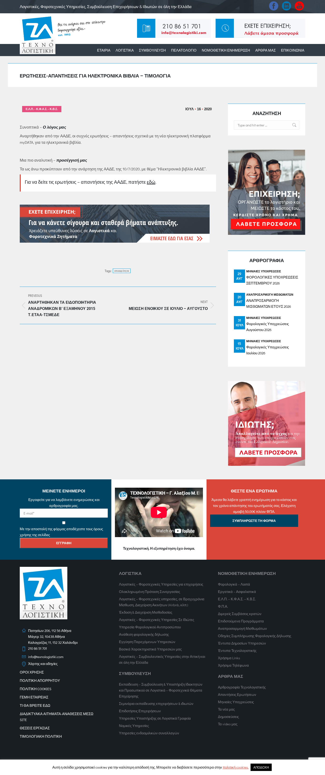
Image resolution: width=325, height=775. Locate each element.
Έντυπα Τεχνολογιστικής (237, 650)
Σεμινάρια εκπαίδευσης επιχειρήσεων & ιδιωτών (156, 703)
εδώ (151, 182)
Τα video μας (227, 724)
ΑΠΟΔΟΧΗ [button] (261, 767)
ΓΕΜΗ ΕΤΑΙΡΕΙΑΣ (34, 697)
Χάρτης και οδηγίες (43, 663)
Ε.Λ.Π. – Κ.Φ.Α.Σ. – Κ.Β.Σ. (237, 599)
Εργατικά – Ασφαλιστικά (237, 591)
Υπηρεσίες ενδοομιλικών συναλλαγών (149, 733)
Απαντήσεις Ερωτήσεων (237, 694)
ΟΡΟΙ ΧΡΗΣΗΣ (32, 672)
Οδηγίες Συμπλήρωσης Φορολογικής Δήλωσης (254, 635)
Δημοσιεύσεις (228, 716)
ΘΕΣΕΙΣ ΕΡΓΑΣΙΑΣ (35, 728)
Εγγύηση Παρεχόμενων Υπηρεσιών (147, 641)
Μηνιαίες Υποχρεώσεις (263, 271)
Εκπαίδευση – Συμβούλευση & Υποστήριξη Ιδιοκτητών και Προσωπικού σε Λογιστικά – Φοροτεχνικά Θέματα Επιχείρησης (160, 690)
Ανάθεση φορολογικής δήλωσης (144, 634)
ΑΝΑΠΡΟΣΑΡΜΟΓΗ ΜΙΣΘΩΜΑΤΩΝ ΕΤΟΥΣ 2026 (268, 303)
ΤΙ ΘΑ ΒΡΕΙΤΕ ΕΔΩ (35, 705)
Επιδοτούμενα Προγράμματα (241, 621)
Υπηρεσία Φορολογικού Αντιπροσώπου (150, 627)
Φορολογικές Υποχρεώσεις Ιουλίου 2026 (267, 350)
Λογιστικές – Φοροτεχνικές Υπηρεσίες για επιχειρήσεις (161, 584)
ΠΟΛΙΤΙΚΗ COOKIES (35, 688)
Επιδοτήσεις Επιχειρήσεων (140, 710)
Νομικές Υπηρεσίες (134, 725)
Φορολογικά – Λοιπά (234, 584)
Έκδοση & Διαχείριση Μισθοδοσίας (145, 612)
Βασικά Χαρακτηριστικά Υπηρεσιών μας (150, 649)
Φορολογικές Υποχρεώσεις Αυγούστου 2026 (267, 326)
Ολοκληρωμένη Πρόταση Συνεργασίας (149, 591)
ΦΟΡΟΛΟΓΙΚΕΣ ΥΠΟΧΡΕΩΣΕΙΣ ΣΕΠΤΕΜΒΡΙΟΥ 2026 (272, 280)
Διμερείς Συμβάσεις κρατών (239, 613)
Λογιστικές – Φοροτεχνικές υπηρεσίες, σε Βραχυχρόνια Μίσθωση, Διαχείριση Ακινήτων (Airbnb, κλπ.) (161, 602)
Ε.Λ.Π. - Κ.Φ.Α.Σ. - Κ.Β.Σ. (42, 109)
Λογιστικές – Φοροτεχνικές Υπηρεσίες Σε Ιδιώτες (156, 619)
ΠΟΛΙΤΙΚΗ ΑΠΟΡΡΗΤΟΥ (40, 680)
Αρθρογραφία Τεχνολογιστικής (242, 687)
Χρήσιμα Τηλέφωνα (233, 665)
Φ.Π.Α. (223, 606)
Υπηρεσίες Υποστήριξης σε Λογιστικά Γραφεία (155, 718)
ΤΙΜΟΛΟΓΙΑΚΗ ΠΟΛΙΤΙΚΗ (41, 736)
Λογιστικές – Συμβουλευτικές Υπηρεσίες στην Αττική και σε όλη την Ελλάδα (162, 659)
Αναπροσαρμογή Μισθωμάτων (269, 294)
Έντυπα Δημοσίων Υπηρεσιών (242, 643)
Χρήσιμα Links (229, 657)
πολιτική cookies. (236, 767)
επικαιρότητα (121, 271)
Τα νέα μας (226, 709)
